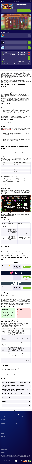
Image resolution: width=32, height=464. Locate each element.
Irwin (2, 265)
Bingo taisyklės (3, 443)
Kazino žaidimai (3, 423)
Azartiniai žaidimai (3, 422)
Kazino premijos (3, 419)
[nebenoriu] (20, 461)
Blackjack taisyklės (3, 442)
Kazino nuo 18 (3, 433)
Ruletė (17, 419)
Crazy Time (17, 426)
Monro (3, 276)
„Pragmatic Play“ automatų (7, 129)
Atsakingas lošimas (4, 449)
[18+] (16, 461)
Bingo (17, 422)
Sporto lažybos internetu (4, 430)
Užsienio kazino (3, 436)
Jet (2, 286)
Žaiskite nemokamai (16, 21)
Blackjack (17, 420)
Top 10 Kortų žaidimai (19, 416)
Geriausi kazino (3, 416)
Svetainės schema (3, 452)
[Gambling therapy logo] (25, 461)
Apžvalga (27, 279)
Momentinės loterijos (4, 432)
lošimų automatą (12, 87)
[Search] (30, 1)
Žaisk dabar (26, 266)
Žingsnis (23, 10)
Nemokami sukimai (3, 420)
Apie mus (2, 448)
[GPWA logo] (29, 461)
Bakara (17, 423)
